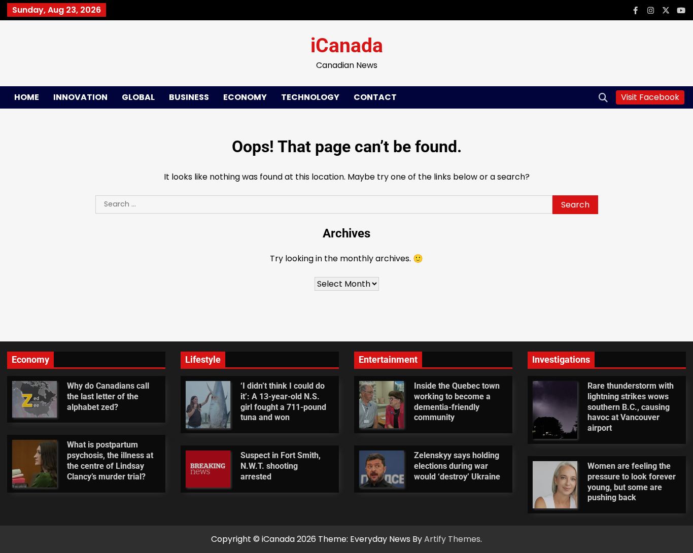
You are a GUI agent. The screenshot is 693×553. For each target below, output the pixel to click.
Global (138, 97)
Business (189, 97)
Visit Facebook (650, 97)
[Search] (603, 97)
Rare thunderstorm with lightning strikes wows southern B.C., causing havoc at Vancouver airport (630, 407)
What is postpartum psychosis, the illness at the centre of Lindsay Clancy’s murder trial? (110, 460)
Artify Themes (452, 539)
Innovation (80, 97)
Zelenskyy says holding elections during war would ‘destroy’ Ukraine (457, 466)
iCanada (346, 46)
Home (26, 97)
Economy (245, 97)
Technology (310, 97)
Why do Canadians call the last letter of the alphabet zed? (108, 396)
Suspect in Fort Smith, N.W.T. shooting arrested (280, 466)
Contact (375, 97)
